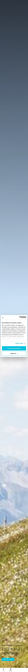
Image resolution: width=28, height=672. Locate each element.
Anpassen (13, 353)
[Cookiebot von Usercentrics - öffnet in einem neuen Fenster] (19, 317)
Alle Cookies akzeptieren (14, 348)
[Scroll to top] (25, 665)
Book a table (8, 659)
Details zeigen (19, 343)
